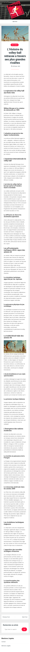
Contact (3, 641)
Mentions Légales (6, 645)
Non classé (14, 45)
